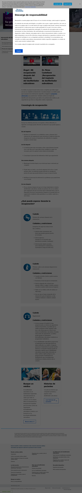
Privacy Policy (27, 6)
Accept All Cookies (67, 4)
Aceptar (19, 51)
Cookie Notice (33, 6)
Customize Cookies (58, 4)
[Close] (80, 4)
